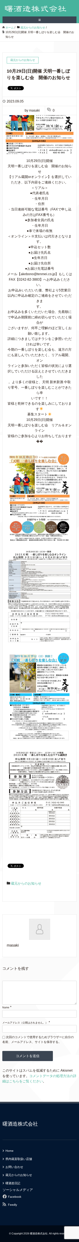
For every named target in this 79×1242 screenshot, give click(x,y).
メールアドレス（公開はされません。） (25, 1022)
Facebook (14, 1196)
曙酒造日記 (12, 1183)
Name (5, 1007)
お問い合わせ (14, 1167)
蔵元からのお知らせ (26, 883)
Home (9, 1150)
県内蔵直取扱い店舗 (18, 1159)
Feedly (12, 1204)
